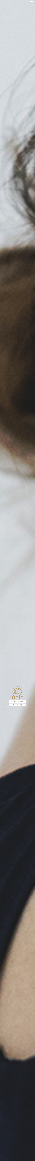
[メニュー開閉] (31, 2)
